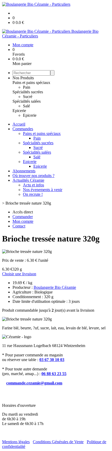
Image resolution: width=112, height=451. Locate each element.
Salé (26, 106)
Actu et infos (33, 185)
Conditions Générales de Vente (58, 442)
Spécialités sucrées (28, 92)
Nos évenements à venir (42, 189)
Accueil (19, 124)
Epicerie (19, 110)
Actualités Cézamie (28, 180)
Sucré (27, 96)
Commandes (23, 129)
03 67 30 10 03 (51, 359)
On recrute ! (33, 194)
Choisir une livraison (19, 274)
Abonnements (24, 171)
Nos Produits (23, 78)
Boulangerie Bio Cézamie (55, 287)
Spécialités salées (27, 101)
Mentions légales (16, 442)
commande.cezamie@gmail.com (34, 383)
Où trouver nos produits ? (33, 175)
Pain (26, 87)
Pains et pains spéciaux (31, 82)
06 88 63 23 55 (53, 373)
